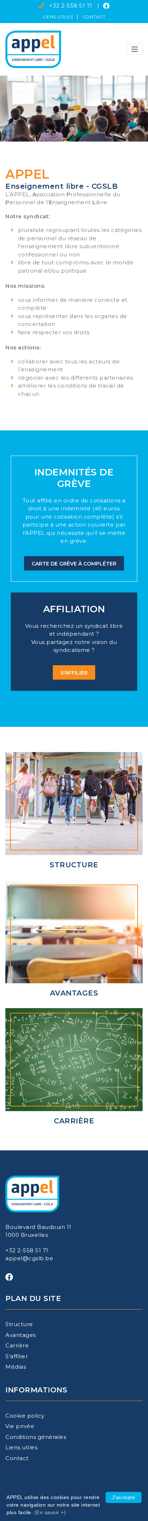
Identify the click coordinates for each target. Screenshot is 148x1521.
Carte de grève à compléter (74, 563)
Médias (15, 1366)
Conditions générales (35, 1436)
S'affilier (74, 673)
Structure (19, 1324)
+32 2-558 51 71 (70, 5)
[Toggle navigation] (135, 49)
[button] (134, 49)
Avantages (20, 1335)
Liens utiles (58, 16)
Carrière (17, 1345)
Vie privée (19, 1426)
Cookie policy (25, 1415)
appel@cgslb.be (29, 1258)
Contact (94, 16)
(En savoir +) (50, 1512)
